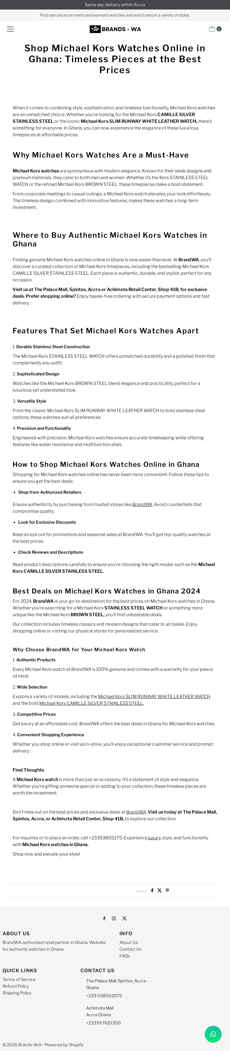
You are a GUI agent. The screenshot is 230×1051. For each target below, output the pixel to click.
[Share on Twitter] (160, 890)
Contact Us (130, 949)
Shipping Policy (17, 992)
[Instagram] (114, 918)
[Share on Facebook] (153, 890)
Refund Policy (16, 986)
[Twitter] (124, 918)
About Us (128, 942)
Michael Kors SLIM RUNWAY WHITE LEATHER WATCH (154, 696)
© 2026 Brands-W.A (22, 1044)
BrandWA (142, 504)
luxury (153, 837)
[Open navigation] (10, 29)
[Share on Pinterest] (167, 890)
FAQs (124, 955)
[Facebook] (104, 918)
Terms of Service (19, 979)
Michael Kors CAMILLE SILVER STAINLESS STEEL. (91, 703)
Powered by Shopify (64, 1044)
